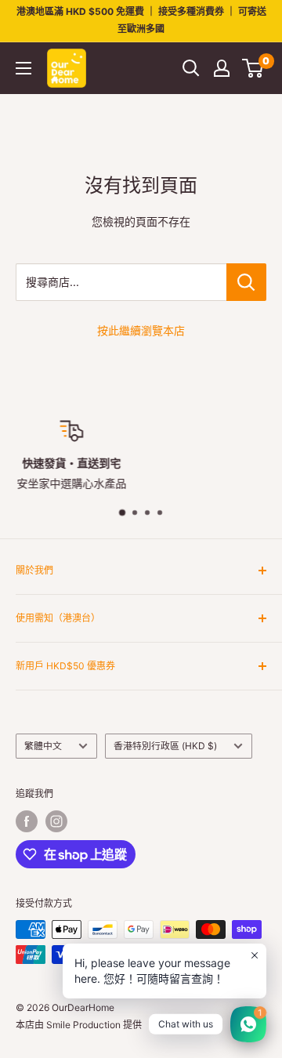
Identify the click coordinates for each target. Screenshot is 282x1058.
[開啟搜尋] (191, 68)
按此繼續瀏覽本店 (141, 330)
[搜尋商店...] (246, 282)
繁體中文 (43, 746)
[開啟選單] (23, 68)
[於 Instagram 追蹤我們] (56, 821)
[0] (253, 68)
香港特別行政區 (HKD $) (165, 746)
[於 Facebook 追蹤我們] (27, 821)
